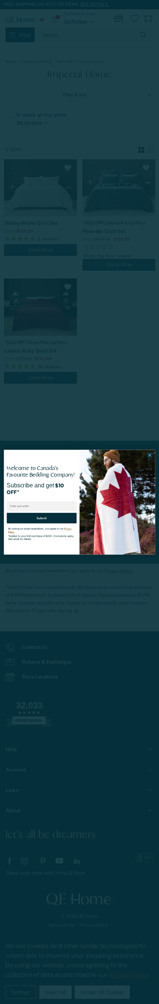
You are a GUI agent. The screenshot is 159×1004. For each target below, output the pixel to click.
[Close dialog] (149, 454)
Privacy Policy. (66, 527)
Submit (42, 515)
